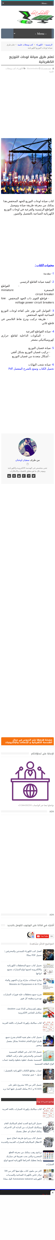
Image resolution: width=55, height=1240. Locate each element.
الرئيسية (48, 44)
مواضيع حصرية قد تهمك (45, 1101)
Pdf (11, 368)
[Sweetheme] (33, 476)
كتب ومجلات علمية (25, 44)
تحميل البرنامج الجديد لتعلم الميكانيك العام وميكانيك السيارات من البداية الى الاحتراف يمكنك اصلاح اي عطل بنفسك (23, 1127)
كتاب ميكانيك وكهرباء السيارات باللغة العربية (22, 1023)
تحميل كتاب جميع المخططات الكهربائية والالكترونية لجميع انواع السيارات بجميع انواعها (24, 969)
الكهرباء (39, 44)
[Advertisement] (27, 116)
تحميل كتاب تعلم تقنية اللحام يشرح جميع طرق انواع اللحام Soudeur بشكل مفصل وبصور (24, 1041)
